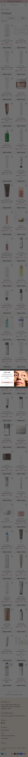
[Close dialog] (27, 371)
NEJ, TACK (7, 384)
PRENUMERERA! (7, 382)
